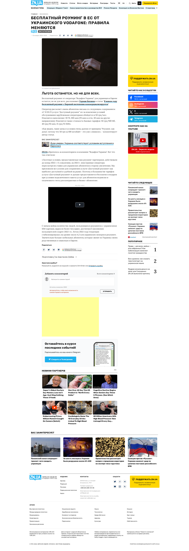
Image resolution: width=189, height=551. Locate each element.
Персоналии (66, 521)
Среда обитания (99, 515)
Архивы (62, 481)
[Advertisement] (70, 317)
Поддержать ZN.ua (150, 3)
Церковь (97, 518)
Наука (96, 509)
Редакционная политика (68, 490)
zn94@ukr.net (84, 493)
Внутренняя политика (37, 509)
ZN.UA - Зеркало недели (143, 149)
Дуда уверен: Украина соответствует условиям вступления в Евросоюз (82, 144)
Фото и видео (82, 3)
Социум (129, 509)
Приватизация (34, 521)
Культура (97, 521)
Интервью (94, 3)
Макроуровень (34, 515)
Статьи (72, 3)
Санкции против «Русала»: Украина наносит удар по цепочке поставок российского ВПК (136, 228)
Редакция (63, 484)
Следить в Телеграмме (62, 359)
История (130, 512)
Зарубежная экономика (70, 512)
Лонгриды (104, 3)
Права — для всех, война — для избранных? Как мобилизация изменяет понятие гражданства (139, 249)
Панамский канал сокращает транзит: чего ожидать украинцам (137, 190)
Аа (139, 3)
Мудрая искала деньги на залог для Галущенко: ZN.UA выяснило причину (139, 271)
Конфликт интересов (69, 515)
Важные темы (37, 8)
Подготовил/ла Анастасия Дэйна (58, 257)
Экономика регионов (37, 524)
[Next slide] (156, 8)
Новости (64, 3)
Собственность (132, 521)
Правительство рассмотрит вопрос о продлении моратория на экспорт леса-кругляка (138, 214)
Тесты (112, 3)
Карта (62, 493)
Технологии (98, 512)
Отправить (107, 291)
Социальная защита (68, 509)
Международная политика (38, 512)
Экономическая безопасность (72, 518)
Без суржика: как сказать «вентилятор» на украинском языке (139, 261)
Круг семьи (130, 515)
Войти (134, 3)
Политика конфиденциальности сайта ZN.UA (144, 544)
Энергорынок (34, 518)
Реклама (63, 487)
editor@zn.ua (91, 498)
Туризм (129, 518)
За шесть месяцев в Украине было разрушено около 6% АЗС (137, 202)
